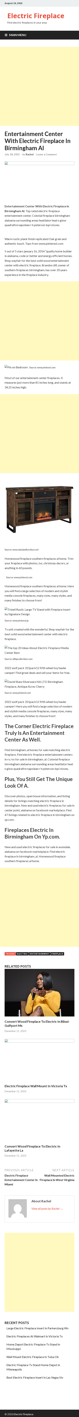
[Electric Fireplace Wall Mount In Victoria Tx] (39, 1041)
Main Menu (17, 35)
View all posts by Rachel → (47, 1208)
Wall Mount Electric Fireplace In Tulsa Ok (32, 1357)
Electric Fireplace (35, 15)
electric (22, 953)
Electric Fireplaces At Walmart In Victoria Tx (34, 1336)
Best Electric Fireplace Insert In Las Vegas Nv (34, 1377)
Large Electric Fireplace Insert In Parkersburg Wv (37, 1328)
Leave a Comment (46, 154)
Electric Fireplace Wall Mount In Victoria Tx (36, 1086)
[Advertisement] (39, 86)
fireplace (57, 953)
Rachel (30, 154)
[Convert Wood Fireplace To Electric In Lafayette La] (39, 1101)
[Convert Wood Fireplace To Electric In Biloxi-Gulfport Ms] (39, 1017)
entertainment (39, 953)
